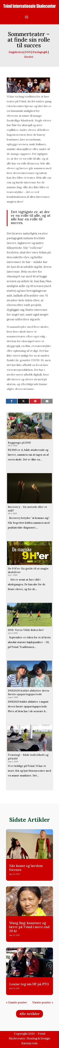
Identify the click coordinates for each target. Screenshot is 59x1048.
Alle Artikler (29, 1014)
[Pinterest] (35, 401)
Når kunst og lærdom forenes (26, 868)
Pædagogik (40, 52)
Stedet (28, 57)
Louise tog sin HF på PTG (29, 984)
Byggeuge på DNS (19, 442)
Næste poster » (42, 1002)
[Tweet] (23, 401)
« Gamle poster (16, 1002)
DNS (28, 52)
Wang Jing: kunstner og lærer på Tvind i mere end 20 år (29, 927)
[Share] (11, 401)
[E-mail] (47, 401)
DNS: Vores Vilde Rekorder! (26, 630)
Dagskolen (16, 52)
